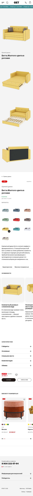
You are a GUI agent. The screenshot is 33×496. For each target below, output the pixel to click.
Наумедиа (28, 491)
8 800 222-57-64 (26, 2)
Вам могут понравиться (22, 267)
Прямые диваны (7, 176)
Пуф (3, 427)
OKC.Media (28, 488)
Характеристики (7, 267)
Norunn (4, 429)
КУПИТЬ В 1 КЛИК (24, 379)
